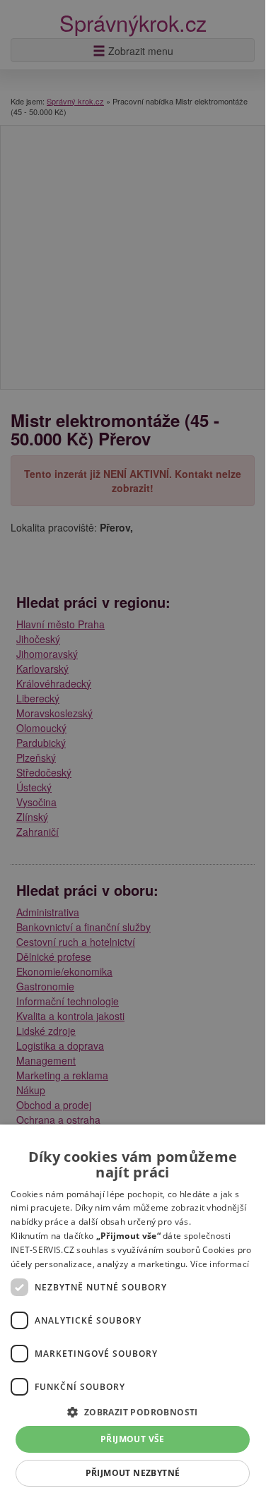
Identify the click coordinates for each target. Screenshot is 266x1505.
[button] (133, 1411)
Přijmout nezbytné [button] (133, 1473)
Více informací (219, 1264)
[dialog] (132, 1313)
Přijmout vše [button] (132, 1439)
